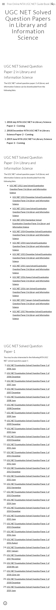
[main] (28, 25)
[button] (3, 4)
